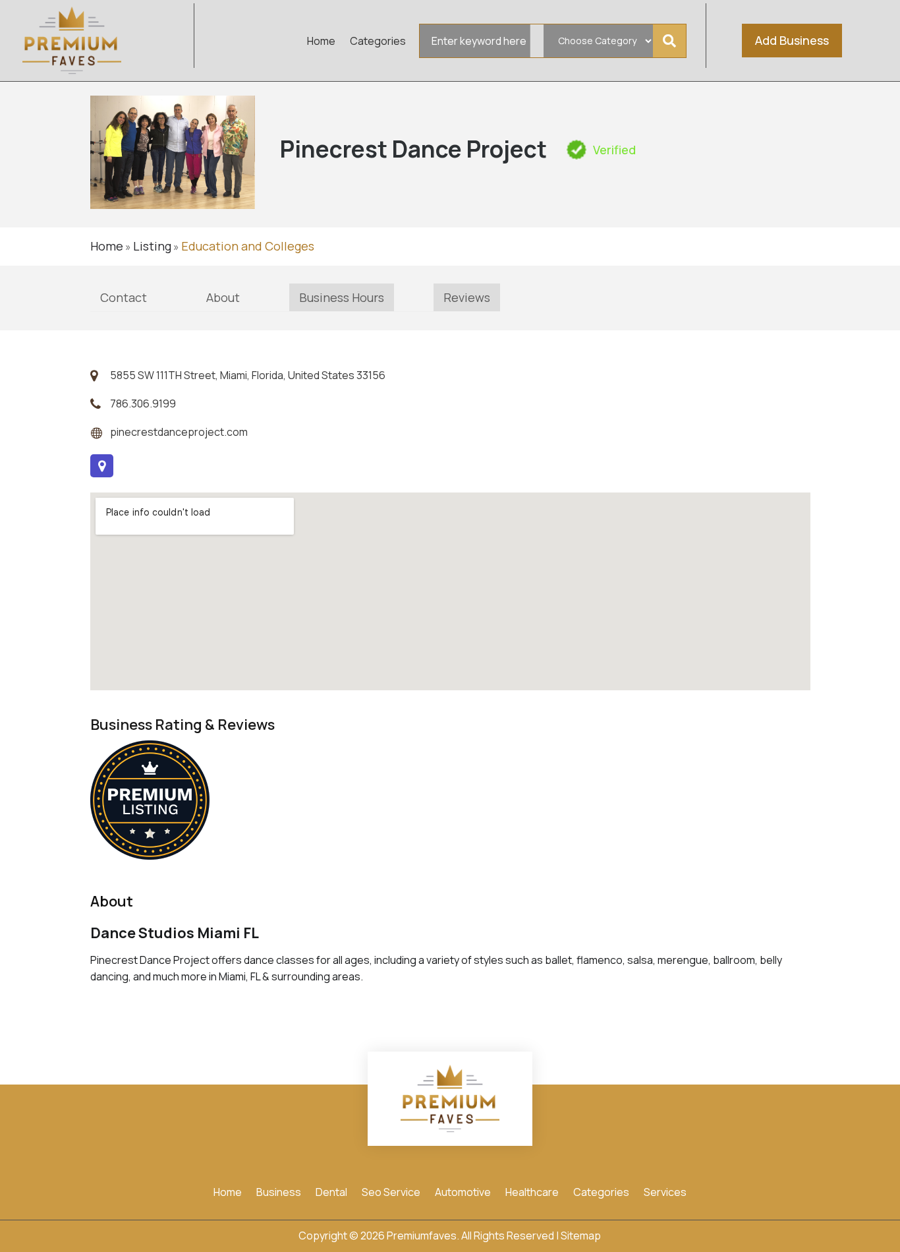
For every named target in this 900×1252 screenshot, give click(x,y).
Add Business (792, 40)
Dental (331, 1193)
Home (321, 42)
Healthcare (532, 1193)
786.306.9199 (143, 403)
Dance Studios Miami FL (174, 933)
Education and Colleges (247, 246)
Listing (152, 246)
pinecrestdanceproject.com (179, 432)
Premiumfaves (422, 1235)
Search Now (673, 40)
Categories (378, 42)
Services (665, 1193)
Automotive (463, 1193)
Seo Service (391, 1193)
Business (278, 1193)
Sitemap (581, 1235)
